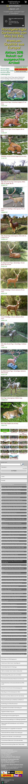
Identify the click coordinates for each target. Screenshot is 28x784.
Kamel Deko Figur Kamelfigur (8, 626)
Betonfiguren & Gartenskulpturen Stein (10, 691)
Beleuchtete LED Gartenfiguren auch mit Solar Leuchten (12, 724)
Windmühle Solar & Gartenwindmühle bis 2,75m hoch (12, 683)
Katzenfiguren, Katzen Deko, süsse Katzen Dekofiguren (11, 524)
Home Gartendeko (21, 71)
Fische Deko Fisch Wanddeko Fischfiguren (12, 583)
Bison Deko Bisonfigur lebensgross (10, 629)
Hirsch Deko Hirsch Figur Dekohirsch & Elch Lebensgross (12, 561)
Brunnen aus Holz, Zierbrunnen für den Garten (12, 695)
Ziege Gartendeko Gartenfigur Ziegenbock (12, 500)
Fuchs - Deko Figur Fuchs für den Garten (11, 565)
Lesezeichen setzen (21, 67)
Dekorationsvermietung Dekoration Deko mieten (12, 744)
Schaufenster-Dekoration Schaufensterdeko (12, 740)
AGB (2, 778)
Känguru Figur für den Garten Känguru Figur (12, 636)
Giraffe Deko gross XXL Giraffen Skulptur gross (13, 623)
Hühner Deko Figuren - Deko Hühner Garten (12, 506)
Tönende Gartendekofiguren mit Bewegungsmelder (13, 719)
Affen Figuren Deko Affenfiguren (9, 607)
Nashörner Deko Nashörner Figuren (10, 643)
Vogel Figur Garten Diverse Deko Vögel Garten (13, 551)
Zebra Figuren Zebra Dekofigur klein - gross (12, 620)
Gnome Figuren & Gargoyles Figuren (10, 715)
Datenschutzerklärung (7, 780)
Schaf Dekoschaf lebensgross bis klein (11, 497)
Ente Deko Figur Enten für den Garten (11, 509)
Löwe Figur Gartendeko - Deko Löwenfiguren (12, 593)
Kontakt (3, 480)
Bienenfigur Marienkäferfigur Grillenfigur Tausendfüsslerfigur (12, 590)
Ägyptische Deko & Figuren (7, 711)
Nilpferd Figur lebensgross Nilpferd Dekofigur (13, 646)
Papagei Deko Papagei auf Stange (10, 610)
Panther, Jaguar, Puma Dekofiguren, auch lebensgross (12, 600)
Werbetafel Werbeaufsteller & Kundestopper (11, 732)
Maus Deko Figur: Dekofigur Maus (10, 538)
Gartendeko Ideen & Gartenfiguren (10, 757)
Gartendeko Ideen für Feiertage (9, 667)
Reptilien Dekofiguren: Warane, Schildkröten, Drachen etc (14, 650)
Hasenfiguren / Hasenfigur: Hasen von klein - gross (13, 528)
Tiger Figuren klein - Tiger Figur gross (11, 596)
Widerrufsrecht (5, 781)
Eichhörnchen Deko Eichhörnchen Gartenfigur (13, 532)
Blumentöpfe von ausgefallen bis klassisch (11, 728)
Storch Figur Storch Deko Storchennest (11, 515)
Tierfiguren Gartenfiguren (7, 484)
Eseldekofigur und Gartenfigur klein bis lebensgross (11, 494)
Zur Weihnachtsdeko (21, 69)
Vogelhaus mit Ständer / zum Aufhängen (11, 736)
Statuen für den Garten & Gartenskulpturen (11, 688)
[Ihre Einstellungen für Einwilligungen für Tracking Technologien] (2, 782)
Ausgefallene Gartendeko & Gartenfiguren (11, 707)
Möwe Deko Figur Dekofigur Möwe (10, 554)
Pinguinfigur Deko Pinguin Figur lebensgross (12, 617)
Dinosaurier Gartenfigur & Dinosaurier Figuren (13, 654)
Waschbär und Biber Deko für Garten (11, 535)
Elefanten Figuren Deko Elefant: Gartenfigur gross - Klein (14, 640)
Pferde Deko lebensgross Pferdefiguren (11, 490)
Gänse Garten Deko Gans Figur (9, 512)
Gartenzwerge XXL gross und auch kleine (11, 674)
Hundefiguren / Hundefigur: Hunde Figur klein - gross (13, 519)
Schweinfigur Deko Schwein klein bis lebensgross (13, 503)
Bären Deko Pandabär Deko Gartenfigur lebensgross (11, 573)
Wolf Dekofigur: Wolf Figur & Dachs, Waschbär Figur (13, 569)
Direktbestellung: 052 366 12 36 (14, 2)
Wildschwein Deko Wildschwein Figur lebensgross (13, 577)
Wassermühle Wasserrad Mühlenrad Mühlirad (12, 699)
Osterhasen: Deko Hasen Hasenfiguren (10, 663)
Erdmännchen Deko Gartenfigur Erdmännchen (13, 633)
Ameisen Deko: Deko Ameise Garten (10, 586)
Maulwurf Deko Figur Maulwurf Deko (10, 541)
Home (2, 476)
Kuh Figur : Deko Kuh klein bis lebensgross (12, 487)
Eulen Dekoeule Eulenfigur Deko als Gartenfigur (13, 544)
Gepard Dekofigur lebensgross (9, 604)
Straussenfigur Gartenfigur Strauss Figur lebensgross (12, 614)
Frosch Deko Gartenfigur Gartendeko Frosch (12, 580)
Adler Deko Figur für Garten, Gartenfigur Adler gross (13, 548)
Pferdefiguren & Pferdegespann (9, 659)
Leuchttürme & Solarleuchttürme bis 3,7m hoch (12, 678)
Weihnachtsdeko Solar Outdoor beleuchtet (11, 671)
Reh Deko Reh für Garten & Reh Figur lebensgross (13, 557)
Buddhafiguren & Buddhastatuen (9, 703)
